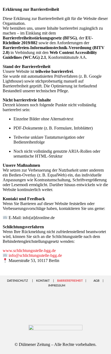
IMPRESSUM (56, 285)
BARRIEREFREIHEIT (70, 280)
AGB (96, 280)
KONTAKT (43, 280)
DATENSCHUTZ (17, 280)
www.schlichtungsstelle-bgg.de (29, 250)
